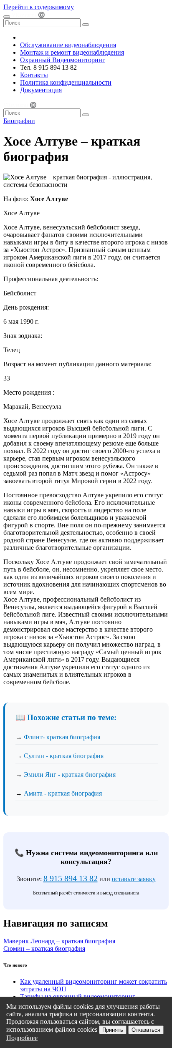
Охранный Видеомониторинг (62, 59)
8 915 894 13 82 (70, 878)
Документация (41, 89)
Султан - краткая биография (64, 755)
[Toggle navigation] (6, 16)
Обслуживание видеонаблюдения (68, 44)
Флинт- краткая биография (62, 737)
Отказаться (146, 1030)
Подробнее (22, 1037)
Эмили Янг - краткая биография (70, 774)
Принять (112, 1030)
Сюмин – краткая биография (44, 948)
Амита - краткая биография (63, 793)
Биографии (19, 120)
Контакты (34, 74)
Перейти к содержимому (38, 6)
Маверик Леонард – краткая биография (59, 941)
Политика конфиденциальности (65, 82)
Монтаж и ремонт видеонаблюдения (72, 52)
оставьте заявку (134, 878)
